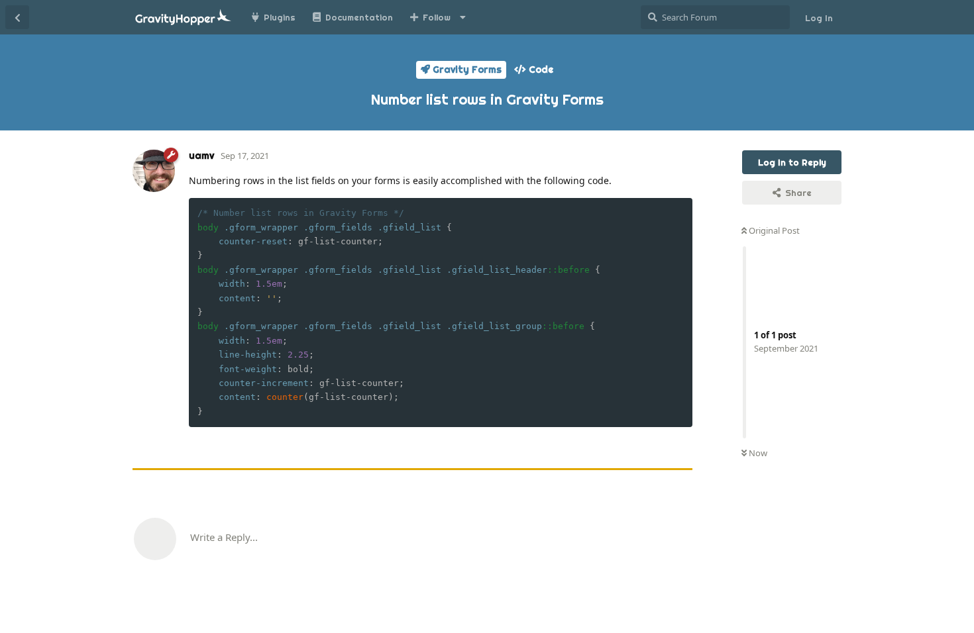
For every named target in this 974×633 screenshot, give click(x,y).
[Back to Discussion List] (17, 17)
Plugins (280, 17)
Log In (819, 18)
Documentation (359, 17)
